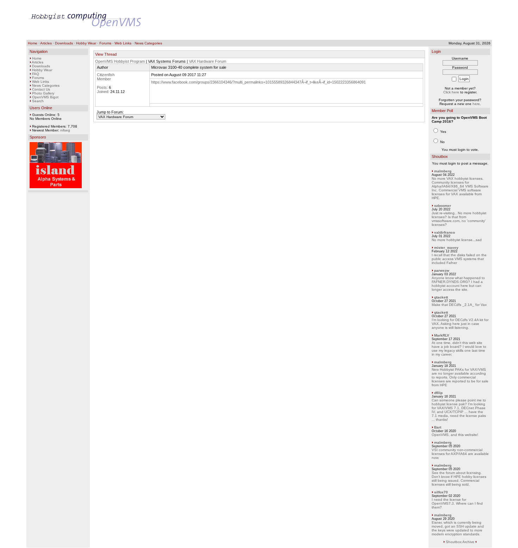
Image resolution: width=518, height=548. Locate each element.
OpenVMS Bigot (45, 97)
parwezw (441, 270)
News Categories (148, 43)
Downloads (64, 43)
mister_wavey (446, 248)
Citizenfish (106, 75)
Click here (451, 92)
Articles (46, 43)
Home (32, 43)
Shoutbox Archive (460, 542)
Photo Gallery (43, 93)
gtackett (441, 297)
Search (38, 101)
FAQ (35, 74)
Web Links (123, 43)
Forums (105, 43)
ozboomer (442, 206)
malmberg (442, 171)
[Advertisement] (361, 20)
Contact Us (41, 89)
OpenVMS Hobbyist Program (120, 61)
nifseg (65, 130)
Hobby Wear (86, 43)
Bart (437, 427)
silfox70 (441, 492)
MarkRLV (441, 335)
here (476, 104)
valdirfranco (444, 232)
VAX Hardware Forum (207, 61)
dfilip (438, 393)
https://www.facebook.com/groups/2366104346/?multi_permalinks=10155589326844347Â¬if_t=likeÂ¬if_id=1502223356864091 (258, 82)
